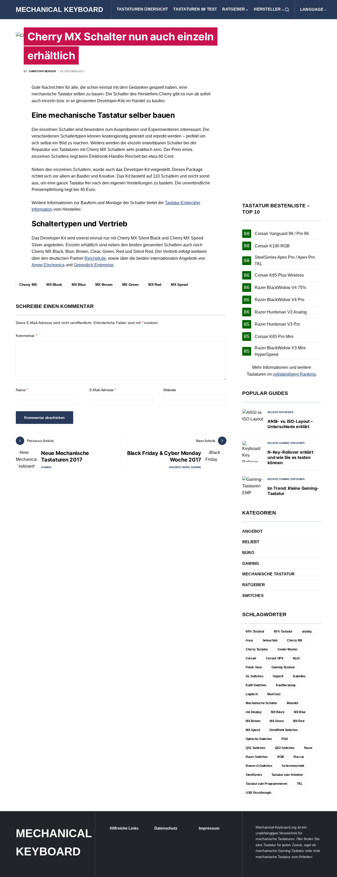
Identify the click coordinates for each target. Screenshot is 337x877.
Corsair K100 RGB (272, 246)
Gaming (46, 467)
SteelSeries (254, 775)
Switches (253, 596)
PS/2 (284, 739)
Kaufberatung (285, 685)
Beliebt (272, 412)
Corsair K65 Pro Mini (274, 336)
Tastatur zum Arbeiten (287, 775)
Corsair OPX (275, 658)
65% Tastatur (283, 631)
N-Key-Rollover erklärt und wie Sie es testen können (290, 457)
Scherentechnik (293, 766)
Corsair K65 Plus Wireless (279, 275)
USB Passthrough (258, 793)
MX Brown (104, 284)
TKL (300, 784)
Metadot (292, 703)
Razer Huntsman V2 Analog (281, 312)
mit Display (253, 712)
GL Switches (254, 676)
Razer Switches (257, 757)
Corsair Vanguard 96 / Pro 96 (282, 233)
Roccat (299, 757)
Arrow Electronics (48, 265)
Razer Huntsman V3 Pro (277, 324)
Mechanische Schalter (261, 703)
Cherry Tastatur (257, 649)
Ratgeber (286, 412)
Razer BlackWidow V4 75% (280, 287)
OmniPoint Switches (283, 730)
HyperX (278, 676)
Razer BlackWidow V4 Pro (279, 299)
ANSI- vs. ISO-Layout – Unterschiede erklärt (290, 424)
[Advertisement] (281, 111)
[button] (287, 9)
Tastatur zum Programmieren (266, 784)
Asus (249, 640)
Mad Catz (273, 694)
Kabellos (299, 676)
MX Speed (179, 284)
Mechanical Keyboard (59, 9)
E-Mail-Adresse (103, 390)
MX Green (130, 284)
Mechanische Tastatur (268, 574)
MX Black (54, 284)
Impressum (209, 828)
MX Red (154, 284)
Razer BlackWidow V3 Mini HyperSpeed (280, 351)
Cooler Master (287, 649)
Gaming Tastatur (283, 667)
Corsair (251, 658)
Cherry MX (28, 284)
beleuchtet (270, 640)
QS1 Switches (255, 748)
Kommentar (26, 336)
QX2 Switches (285, 748)
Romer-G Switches (259, 766)
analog (306, 631)
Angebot (175, 467)
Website (169, 390)
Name (22, 390)
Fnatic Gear (254, 667)
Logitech (252, 694)
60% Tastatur (255, 631)
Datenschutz (165, 828)
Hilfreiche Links (124, 828)
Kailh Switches (256, 685)
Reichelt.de (95, 258)
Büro (186, 467)
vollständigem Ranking (294, 374)
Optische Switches (259, 739)
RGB (280, 757)
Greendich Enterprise (93, 265)
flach (296, 658)
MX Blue (79, 284)
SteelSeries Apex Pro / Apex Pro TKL (285, 260)
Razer (308, 748)
